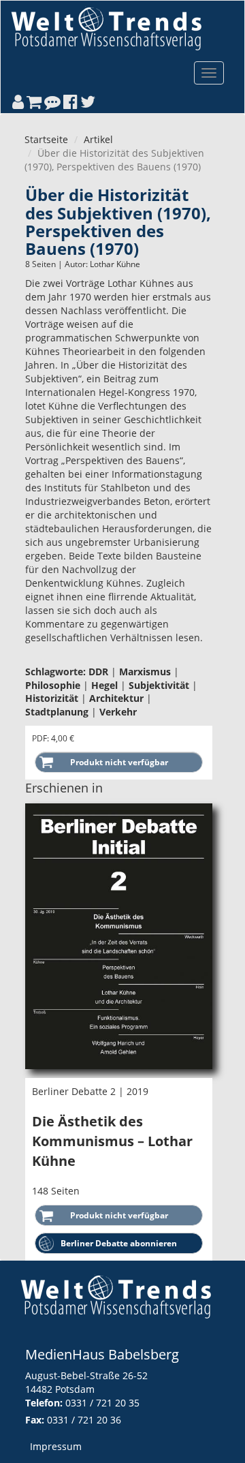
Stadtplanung (56, 711)
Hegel (104, 685)
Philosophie (52, 685)
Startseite (46, 139)
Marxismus (145, 671)
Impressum (56, 1446)
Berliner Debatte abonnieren (119, 1243)
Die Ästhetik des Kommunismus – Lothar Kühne (112, 1140)
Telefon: (44, 1402)
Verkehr (118, 711)
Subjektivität (159, 685)
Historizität (51, 698)
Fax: (34, 1419)
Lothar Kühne (115, 264)
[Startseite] (106, 28)
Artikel (98, 139)
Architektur (116, 698)
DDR (98, 671)
